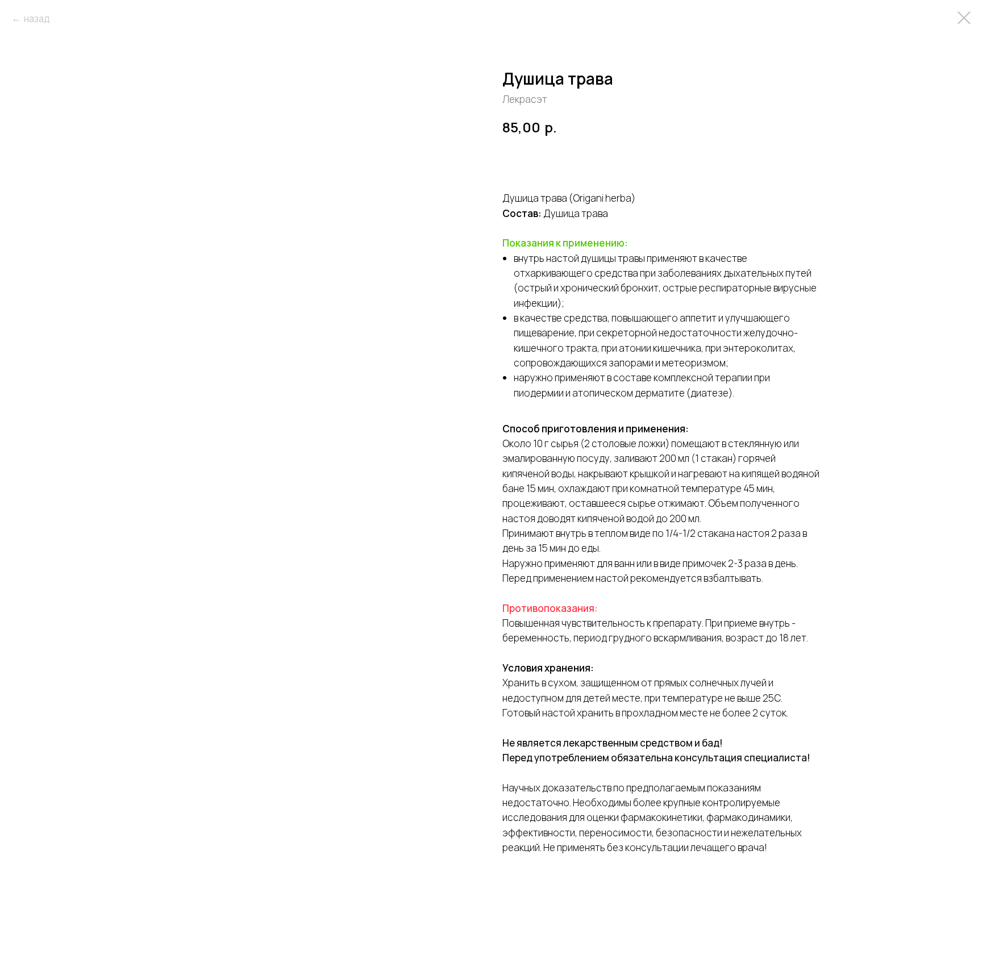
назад (37, 18)
